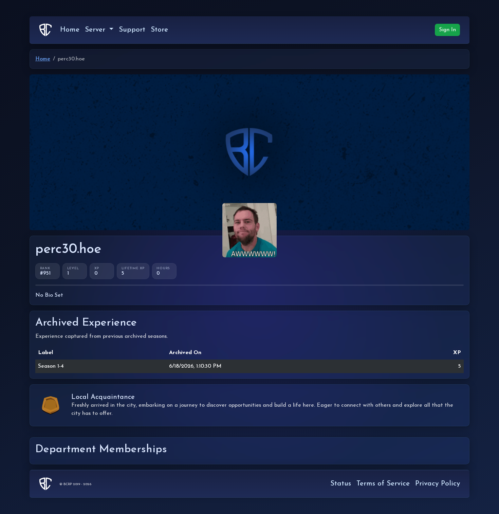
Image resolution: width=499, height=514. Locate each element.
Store (159, 29)
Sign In (447, 30)
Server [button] (96, 29)
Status (340, 483)
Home (69, 29)
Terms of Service (383, 483)
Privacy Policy (437, 483)
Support (132, 29)
